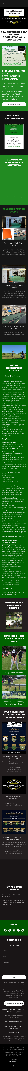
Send (14, 977)
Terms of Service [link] (19, 984)
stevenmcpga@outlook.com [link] (14, 1021)
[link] (14, 13)
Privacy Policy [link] (9, 984)
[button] (3, 3)
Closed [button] (15, 1032)
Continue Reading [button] (14, 146)
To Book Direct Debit (14, 104)
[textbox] (14, 950)
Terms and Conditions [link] (14, 1067)
